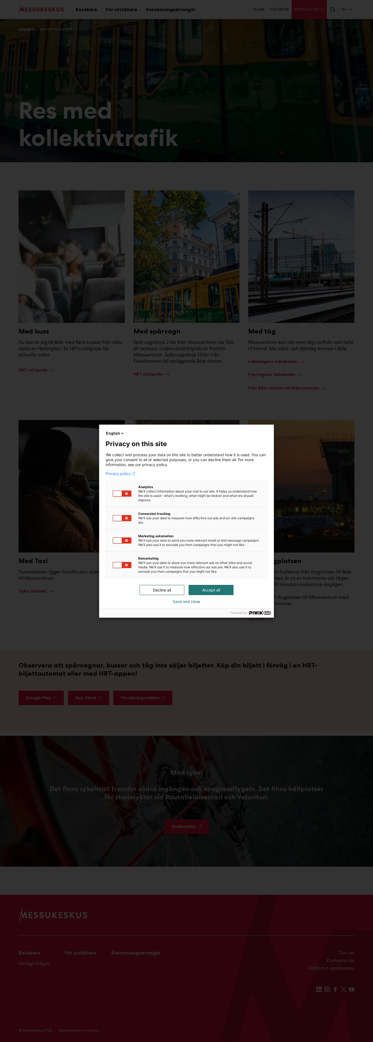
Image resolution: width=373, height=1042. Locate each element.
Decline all (162, 590)
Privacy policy (118, 474)
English (113, 433)
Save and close (186, 601)
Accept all (211, 590)
